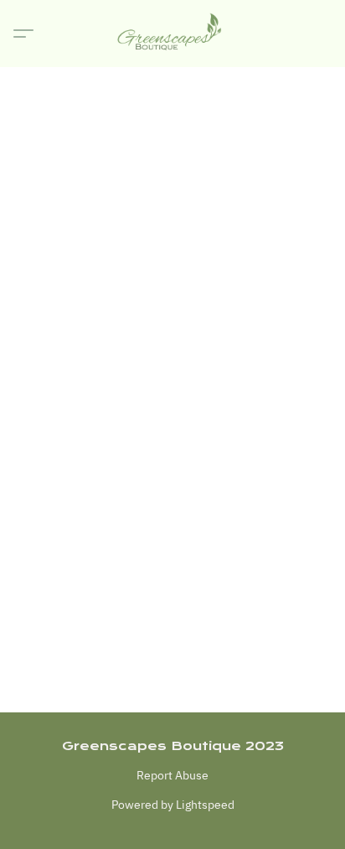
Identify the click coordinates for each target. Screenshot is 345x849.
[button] (172, 33)
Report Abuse (172, 775)
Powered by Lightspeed (172, 804)
